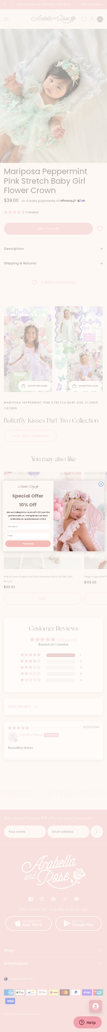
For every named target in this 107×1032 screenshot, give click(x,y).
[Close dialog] (101, 484)
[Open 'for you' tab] (95, 1006)
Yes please (28, 543)
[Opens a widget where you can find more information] (87, 1022)
